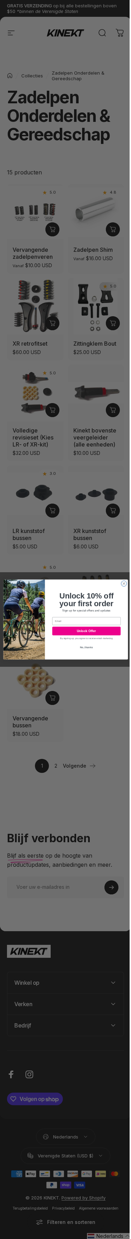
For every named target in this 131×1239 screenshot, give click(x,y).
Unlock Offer (83, 631)
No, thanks (83, 647)
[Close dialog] (121, 583)
